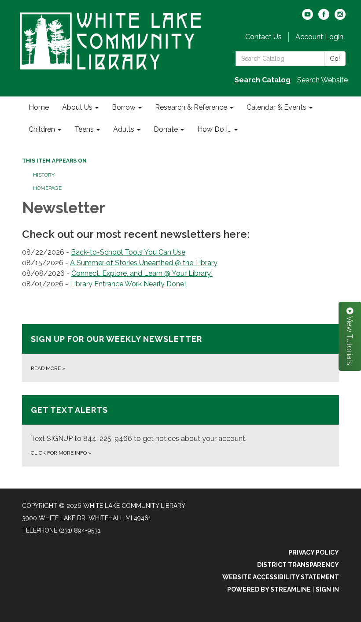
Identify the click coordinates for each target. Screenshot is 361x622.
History (44, 175)
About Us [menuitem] (77, 107)
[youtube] (307, 17)
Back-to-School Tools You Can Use (128, 252)
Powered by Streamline (269, 589)
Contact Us (263, 37)
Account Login (319, 37)
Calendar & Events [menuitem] (276, 107)
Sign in (327, 589)
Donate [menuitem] (166, 129)
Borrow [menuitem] (124, 107)
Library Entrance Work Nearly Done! (128, 284)
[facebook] (323, 17)
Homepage (47, 188)
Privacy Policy (313, 552)
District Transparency (298, 564)
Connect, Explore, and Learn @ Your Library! (142, 273)
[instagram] (340, 17)
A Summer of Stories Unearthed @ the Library (143, 263)
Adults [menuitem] (123, 129)
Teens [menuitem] (84, 129)
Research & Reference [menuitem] (191, 107)
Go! (335, 58)
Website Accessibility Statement (280, 577)
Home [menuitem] (39, 107)
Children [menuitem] (42, 129)
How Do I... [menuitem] (214, 129)
